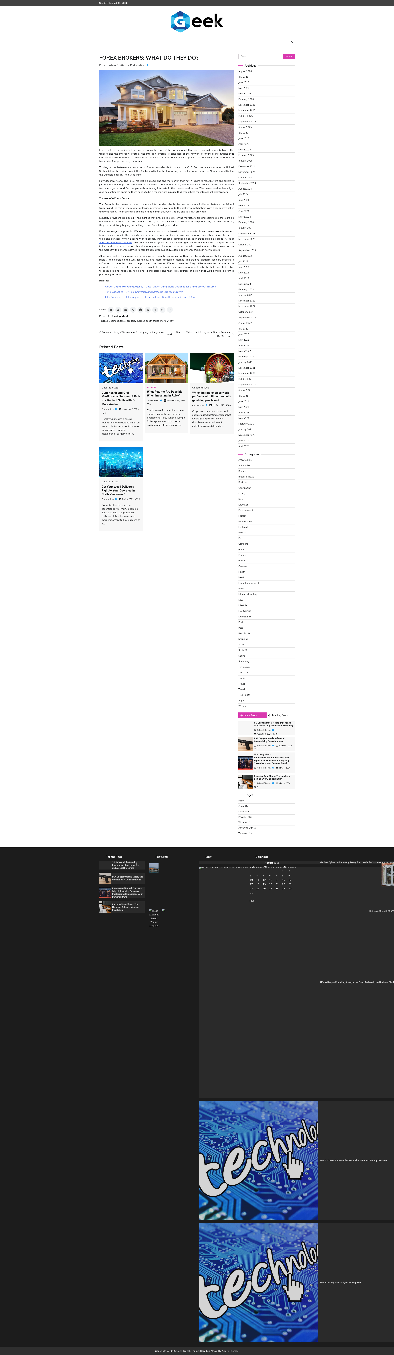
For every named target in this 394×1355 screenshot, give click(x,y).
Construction (244, 488)
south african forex (156, 320)
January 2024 (245, 228)
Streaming (243, 661)
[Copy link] (170, 310)
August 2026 (245, 71)
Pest (240, 622)
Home (241, 800)
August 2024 (245, 188)
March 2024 (244, 216)
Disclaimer (243, 811)
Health (241, 571)
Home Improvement (248, 583)
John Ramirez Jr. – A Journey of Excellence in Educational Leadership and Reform (150, 297)
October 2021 (245, 379)
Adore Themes (230, 1350)
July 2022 (243, 328)
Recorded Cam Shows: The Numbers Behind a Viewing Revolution (125, 907)
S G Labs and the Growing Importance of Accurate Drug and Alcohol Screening (126, 865)
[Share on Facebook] (111, 310)
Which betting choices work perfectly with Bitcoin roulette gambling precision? (211, 396)
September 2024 (247, 183)
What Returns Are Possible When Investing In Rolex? (164, 393)
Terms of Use (245, 833)
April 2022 (243, 345)
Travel (241, 683)
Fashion (151, 387)
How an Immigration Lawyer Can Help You (340, 1282)
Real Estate (244, 633)
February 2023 (246, 289)
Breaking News (246, 476)
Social (241, 644)
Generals (242, 566)
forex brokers (127, 320)
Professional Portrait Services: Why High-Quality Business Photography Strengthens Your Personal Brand (271, 760)
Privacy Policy (245, 817)
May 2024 (243, 205)
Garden (242, 560)
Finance (242, 532)
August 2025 (245, 127)
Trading (242, 678)
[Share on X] (118, 310)
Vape (241, 700)
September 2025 (247, 121)
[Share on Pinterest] (140, 310)
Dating (241, 493)
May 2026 (243, 88)
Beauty (242, 471)
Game (241, 549)
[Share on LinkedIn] (126, 310)
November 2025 (246, 110)
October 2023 (245, 244)
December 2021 (246, 367)
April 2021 (243, 412)
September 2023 (247, 250)
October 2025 (245, 116)
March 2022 (244, 351)
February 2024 (246, 222)
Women (242, 706)
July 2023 (243, 261)
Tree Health (244, 695)
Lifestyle (242, 605)
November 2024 (246, 172)
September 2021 (247, 384)
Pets (240, 627)
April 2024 (243, 211)
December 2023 (246, 233)
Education (243, 504)
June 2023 (243, 267)
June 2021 (243, 401)
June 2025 (243, 138)
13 (270, 879)
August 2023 (245, 256)
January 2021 (245, 429)
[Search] (292, 42)
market (141, 320)
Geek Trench (183, 1350)
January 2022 (245, 362)
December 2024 (246, 166)
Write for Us (244, 822)
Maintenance (244, 616)
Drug (240, 499)
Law (240, 600)
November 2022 (246, 306)
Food (240, 538)
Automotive (244, 465)
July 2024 (243, 194)
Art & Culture (245, 460)
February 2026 (246, 99)
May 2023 (243, 272)
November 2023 (246, 239)
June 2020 (243, 440)
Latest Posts (250, 715)
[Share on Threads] (162, 310)
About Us (243, 806)
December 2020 (246, 435)
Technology (244, 667)
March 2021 (244, 418)
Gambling (243, 543)
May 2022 (243, 339)
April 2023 (243, 278)
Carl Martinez (138, 65)
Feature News (245, 521)
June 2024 (243, 200)
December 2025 (246, 104)
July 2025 (243, 132)
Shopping (243, 639)
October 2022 (245, 312)
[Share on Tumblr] (155, 310)
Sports (241, 655)
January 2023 (245, 295)
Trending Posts (279, 715)
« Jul (251, 900)
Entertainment (245, 510)
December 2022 (246, 300)
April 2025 (243, 144)
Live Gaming (244, 611)
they (171, 320)
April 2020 (243, 446)
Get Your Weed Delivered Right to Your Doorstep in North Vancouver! (118, 490)
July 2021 (243, 395)
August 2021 (245, 390)
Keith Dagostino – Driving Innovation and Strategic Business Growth (144, 291)
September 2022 (247, 317)
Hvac (241, 588)
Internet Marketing (247, 594)
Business (114, 320)
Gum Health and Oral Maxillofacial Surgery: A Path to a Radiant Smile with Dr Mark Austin (121, 398)
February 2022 (246, 356)
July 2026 (243, 76)
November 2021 (246, 373)
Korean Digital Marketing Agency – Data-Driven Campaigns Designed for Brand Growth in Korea (160, 286)
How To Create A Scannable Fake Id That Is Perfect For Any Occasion (353, 1160)
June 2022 (243, 334)
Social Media (244, 650)
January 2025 (245, 160)
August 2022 (245, 323)
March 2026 (244, 93)
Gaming (242, 555)
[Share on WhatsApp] (133, 310)
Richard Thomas (264, 730)
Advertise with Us (247, 828)
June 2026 (243, 82)
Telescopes (244, 672)
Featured (243, 527)
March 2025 (244, 149)
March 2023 (244, 284)
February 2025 (246, 155)
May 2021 (243, 407)
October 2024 (245, 177)
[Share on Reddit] (148, 310)
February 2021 (246, 423)
